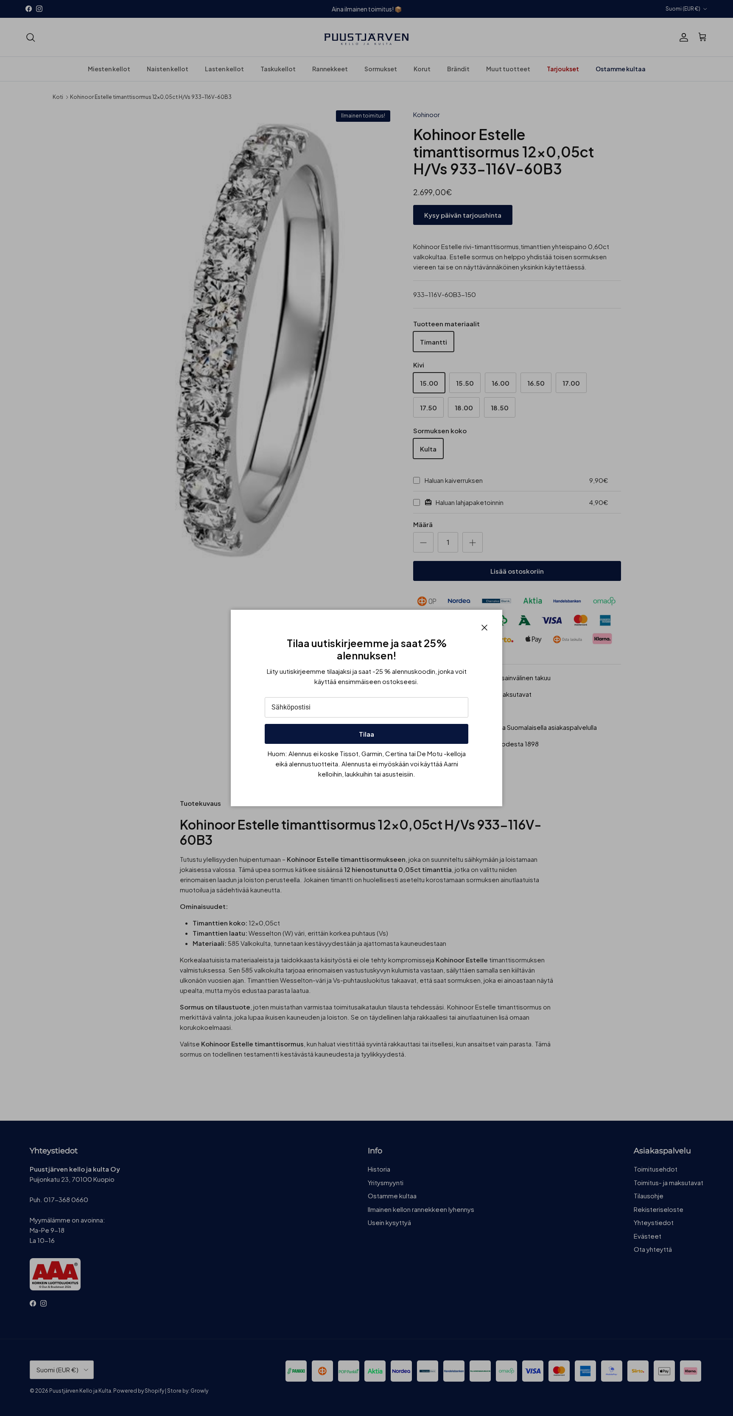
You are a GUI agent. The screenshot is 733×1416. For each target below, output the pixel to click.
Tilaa (366, 734)
